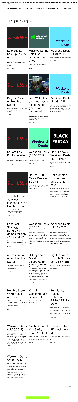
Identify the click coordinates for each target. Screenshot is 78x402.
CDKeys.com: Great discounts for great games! (37, 260)
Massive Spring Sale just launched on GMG (39, 55)
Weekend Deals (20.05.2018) (39, 225)
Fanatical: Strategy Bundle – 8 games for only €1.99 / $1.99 (16, 230)
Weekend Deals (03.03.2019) (39, 153)
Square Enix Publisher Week (17, 153)
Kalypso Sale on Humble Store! (15, 101)
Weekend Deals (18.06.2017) (17, 328)
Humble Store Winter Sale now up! (16, 294)
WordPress (68, 397)
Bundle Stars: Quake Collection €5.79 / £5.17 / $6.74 (59, 297)
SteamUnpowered (14, 8)
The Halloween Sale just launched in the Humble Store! (17, 201)
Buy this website (67, 8)
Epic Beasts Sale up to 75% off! (16, 54)
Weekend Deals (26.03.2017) (17, 358)
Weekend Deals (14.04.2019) (60, 52)
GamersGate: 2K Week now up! (59, 329)
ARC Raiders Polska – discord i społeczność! (37, 397)
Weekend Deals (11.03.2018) (60, 225)
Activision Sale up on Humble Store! (16, 258)
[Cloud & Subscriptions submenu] (55, 8)
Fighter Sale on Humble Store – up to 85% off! (60, 258)
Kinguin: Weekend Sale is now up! (38, 294)
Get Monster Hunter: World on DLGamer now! (59, 180)
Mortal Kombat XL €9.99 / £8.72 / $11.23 (38, 329)
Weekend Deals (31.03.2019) (60, 100)
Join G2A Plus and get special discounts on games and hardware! (39, 105)
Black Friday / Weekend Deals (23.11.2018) (60, 155)
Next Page (68, 386)
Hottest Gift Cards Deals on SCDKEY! (38, 178)
